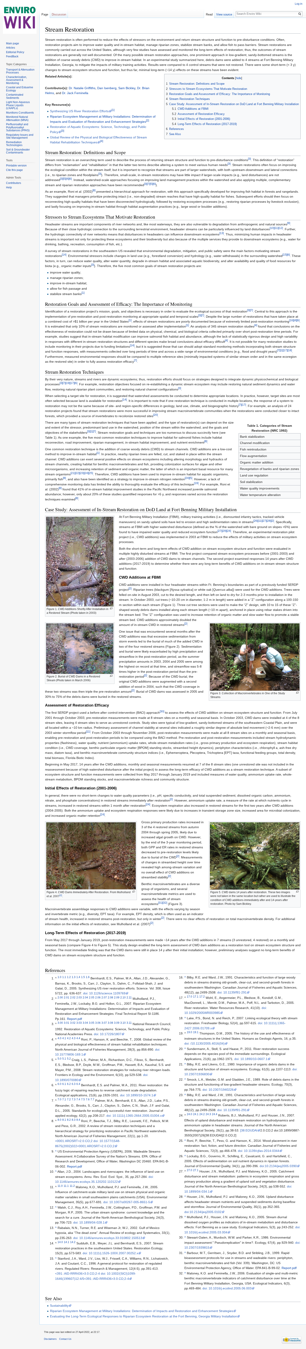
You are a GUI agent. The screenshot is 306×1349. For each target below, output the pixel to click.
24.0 (189, 1114)
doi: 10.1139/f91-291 (232, 992)
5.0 (59, 1058)
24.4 (214, 1114)
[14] (64, 254)
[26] (255, 520)
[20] (155, 414)
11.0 (60, 1185)
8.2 (69, 1119)
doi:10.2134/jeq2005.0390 (278, 1166)
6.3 (73, 1084)
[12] (280, 228)
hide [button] (238, 78)
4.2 (69, 1038)
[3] (62, 130)
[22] (77, 473)
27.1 (195, 1170)
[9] (288, 223)
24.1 (195, 1114)
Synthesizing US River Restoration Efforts (79, 111)
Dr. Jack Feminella (75, 93)
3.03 (79, 1022)
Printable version (16, 165)
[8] (94, 190)
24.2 (202, 1114)
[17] (285, 350)
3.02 (72, 1022)
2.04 (85, 997)
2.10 (123, 997)
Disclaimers (50, 1339)
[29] (224, 530)
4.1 (64, 1038)
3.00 (60, 1022)
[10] (272, 228)
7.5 (83, 1099)
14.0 (60, 1242)
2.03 (79, 997)
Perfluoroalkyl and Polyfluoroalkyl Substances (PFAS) (18, 127)
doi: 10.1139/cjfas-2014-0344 (258, 1151)
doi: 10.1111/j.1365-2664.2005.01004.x (134, 1115)
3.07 (104, 1022)
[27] (264, 520)
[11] (276, 228)
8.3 (73, 1119)
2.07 (104, 997)
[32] (165, 902)
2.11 (129, 997)
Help (9, 187)
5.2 (69, 1058)
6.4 (78, 1084)
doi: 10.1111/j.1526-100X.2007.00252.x (110, 1253)
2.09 (116, 997)
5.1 (64, 1058)
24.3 (208, 1114)
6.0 (59, 1084)
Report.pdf (74, 1019)
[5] (64, 178)
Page (44, 14)
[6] (70, 178)
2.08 (110, 997)
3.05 (91, 1022)
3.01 (66, 1022)
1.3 (73, 977)
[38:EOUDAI (248, 1130)
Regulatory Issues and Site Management (19, 136)
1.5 (83, 977)
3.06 (98, 1022)
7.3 (73, 1099)
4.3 (73, 1038)
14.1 (66, 1242)
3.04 (85, 1022)
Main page (12, 43)
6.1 (64, 1084)
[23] (82, 473)
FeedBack (12, 56)
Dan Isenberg (106, 88)
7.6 (88, 1099)
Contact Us (65, 1339)
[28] (269, 520)
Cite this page (14, 170)
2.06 (98, 997)
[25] (90, 473)
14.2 (72, 1242)
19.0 (189, 1032)
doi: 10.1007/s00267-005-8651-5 (126, 1202)
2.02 (72, 997)
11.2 (72, 1185)
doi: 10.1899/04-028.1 (89, 1222)
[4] (101, 141)
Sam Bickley (126, 88)
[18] (289, 350)
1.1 (64, 977)
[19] (67, 383)
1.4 (78, 977)
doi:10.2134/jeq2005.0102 (203, 1212)
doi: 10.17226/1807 (107, 1034)
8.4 (78, 1119)
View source (224, 14)
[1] (113, 110)
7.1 (64, 1099)
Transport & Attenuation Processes (20, 71)
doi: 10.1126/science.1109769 (104, 993)
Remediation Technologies (14, 144)
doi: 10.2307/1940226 (218, 1089)
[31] (160, 902)
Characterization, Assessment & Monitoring (16, 80)
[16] (291, 320)
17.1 (195, 996)
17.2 (202, 996)
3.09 (116, 1022)
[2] (147, 120)
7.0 (59, 1099)
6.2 (69, 1084)
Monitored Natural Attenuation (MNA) (17, 118)
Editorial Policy (15, 52)
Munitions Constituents (20, 112)
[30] (162, 711)
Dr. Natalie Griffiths (82, 88)
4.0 (59, 1038)
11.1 (66, 1185)
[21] (73, 473)
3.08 (110, 1022)
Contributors (13, 183)
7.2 (69, 1099)
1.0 (59, 977)
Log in (298, 3)
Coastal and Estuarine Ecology (19, 89)
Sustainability (59, 1305)
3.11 (129, 1022)
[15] (284, 254)
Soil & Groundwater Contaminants (18, 151)
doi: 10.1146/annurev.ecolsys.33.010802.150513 (107, 1238)
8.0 (59, 1119)
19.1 (195, 1032)
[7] (148, 183)
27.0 (189, 1170)
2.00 (60, 997)
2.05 (91, 997)
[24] (86, 473)
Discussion (59, 14)
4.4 (78, 1038)
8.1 (64, 1119)
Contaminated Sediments (14, 96)
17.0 (189, 996)
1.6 (88, 977)
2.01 (66, 997)
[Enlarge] (111, 608)
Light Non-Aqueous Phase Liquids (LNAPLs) (18, 105)
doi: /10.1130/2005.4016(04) (204, 1043)
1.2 (69, 977)
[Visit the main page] (20, 18)
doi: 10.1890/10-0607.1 (250, 1059)
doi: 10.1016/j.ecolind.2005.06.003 (227, 1288)
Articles (10, 47)
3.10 (123, 1022)
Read (209, 14)
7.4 (78, 1099)
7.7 (92, 1099)
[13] (221, 233)
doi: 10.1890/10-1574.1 (136, 1095)
